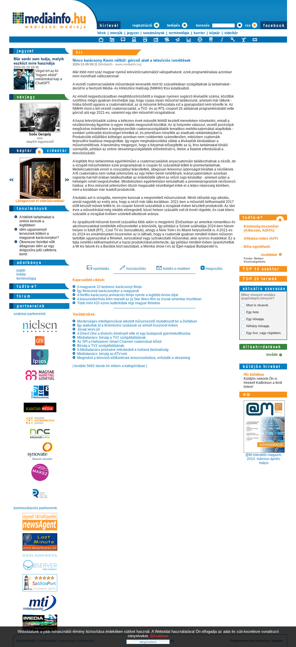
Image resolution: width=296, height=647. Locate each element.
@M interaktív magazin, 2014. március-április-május (263, 459)
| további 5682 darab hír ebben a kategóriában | (110, 366)
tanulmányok (153, 33)
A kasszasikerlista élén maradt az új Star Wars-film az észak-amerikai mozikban (138, 299)
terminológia (179, 33)
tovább (272, 355)
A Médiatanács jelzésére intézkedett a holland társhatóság (122, 350)
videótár (231, 33)
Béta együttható (257, 247)
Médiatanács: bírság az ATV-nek (101, 354)
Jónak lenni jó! (87, 329)
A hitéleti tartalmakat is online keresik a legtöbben (36, 221)
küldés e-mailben (176, 269)
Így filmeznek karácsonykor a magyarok (107, 291)
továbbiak (270, 255)
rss (248, 25)
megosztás (214, 269)
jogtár (20, 270)
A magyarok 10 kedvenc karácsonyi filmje (108, 287)
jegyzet (133, 33)
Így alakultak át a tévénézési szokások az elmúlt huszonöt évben (126, 325)
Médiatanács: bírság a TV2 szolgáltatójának (110, 338)
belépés (174, 25)
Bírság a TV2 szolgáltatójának (99, 346)
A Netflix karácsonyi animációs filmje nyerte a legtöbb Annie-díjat (126, 295)
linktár (21, 274)
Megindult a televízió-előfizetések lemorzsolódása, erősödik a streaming (132, 358)
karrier (199, 33)
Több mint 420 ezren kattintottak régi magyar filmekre (117, 303)
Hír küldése (254, 374)
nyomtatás (100, 269)
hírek (101, 33)
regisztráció (142, 25)
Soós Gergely (40, 134)
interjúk (116, 33)
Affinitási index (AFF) (261, 239)
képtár (214, 33)
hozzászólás (135, 269)
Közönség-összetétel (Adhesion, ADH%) (261, 228)
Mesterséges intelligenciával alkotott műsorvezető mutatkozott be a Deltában (136, 321)
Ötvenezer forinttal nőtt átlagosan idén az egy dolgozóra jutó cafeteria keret (37, 248)
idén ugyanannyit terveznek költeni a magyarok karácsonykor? (39, 234)
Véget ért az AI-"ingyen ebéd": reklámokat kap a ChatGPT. (39, 71)
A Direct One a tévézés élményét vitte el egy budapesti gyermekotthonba (132, 333)
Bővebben (159, 636)
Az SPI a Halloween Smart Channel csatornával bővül (118, 342)
